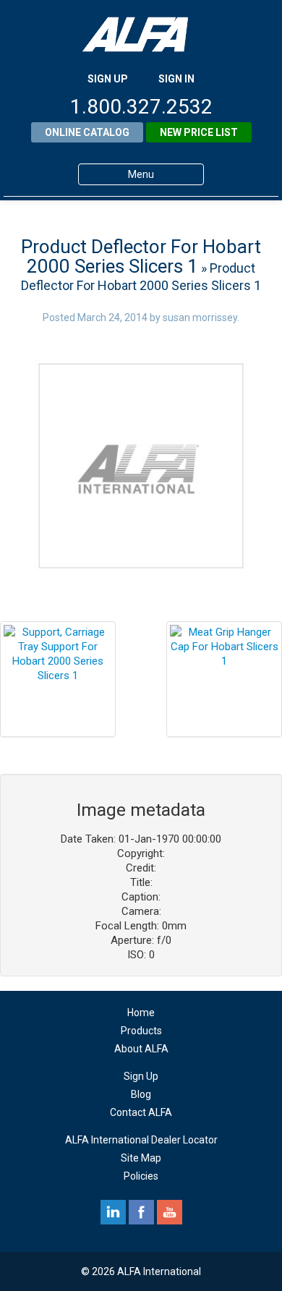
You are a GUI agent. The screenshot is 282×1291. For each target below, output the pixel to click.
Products (141, 1030)
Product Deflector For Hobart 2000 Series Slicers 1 (141, 256)
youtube (169, 1212)
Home (141, 1012)
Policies (141, 1176)
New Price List (199, 132)
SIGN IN (176, 79)
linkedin (113, 1212)
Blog (141, 1094)
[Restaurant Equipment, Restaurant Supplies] (141, 34)
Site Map (141, 1158)
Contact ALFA (141, 1112)
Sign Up (141, 1076)
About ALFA (141, 1048)
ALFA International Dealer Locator (141, 1140)
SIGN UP (107, 79)
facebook (141, 1212)
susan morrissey (200, 317)
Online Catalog (87, 132)
